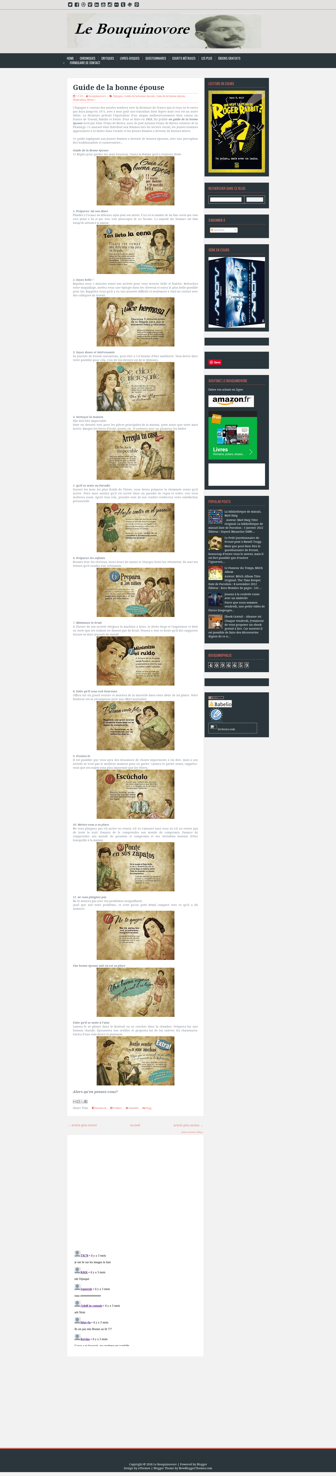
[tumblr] (123, 5)
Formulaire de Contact (85, 63)
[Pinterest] (137, 5)
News (90, 99)
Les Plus (206, 58)
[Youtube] (103, 5)
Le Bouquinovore (165, 1464)
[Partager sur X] (82, 1102)
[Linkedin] (96, 5)
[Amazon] (231, 401)
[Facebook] (77, 5)
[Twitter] (70, 5)
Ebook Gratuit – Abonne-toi (243, 616)
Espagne (118, 96)
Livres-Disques (129, 58)
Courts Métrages (183, 58)
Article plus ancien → (188, 1125)
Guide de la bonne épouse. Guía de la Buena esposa (154, 96)
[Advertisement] (135, 1404)
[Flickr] (116, 5)
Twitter (117, 1108)
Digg (148, 1108)
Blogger (202, 1464)
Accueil (135, 1125)
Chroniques (87, 58)
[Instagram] (110, 5)
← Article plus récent (82, 1125)
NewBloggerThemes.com (195, 1468)
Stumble (133, 1108)
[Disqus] (135, 1193)
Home (70, 58)
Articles (218, 230)
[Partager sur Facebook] (86, 1102)
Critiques (107, 58)
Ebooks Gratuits (229, 58)
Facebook (100, 1108)
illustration (79, 99)
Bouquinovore (97, 96)
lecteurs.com (226, 729)
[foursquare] (130, 5)
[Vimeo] (90, 5)
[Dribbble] (83, 5)
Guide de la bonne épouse (118, 87)
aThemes (144, 1468)
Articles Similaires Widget (192, 1132)
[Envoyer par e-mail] (75, 1102)
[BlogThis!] (78, 1102)
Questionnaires (155, 58)
